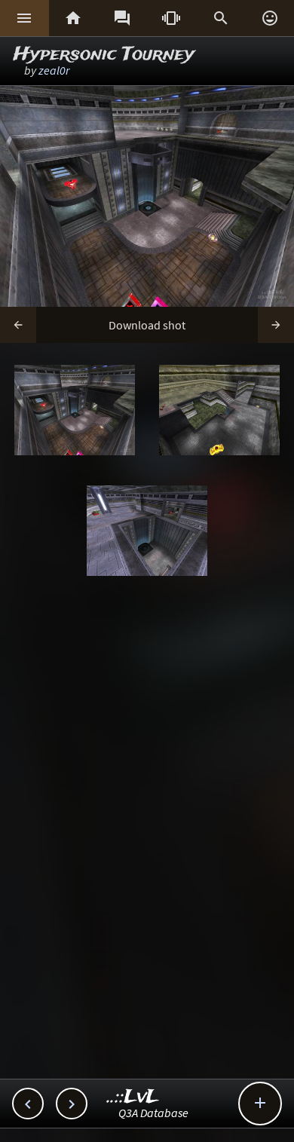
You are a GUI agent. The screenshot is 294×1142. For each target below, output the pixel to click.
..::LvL (133, 1097)
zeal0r (53, 70)
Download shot (147, 324)
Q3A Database (153, 1112)
